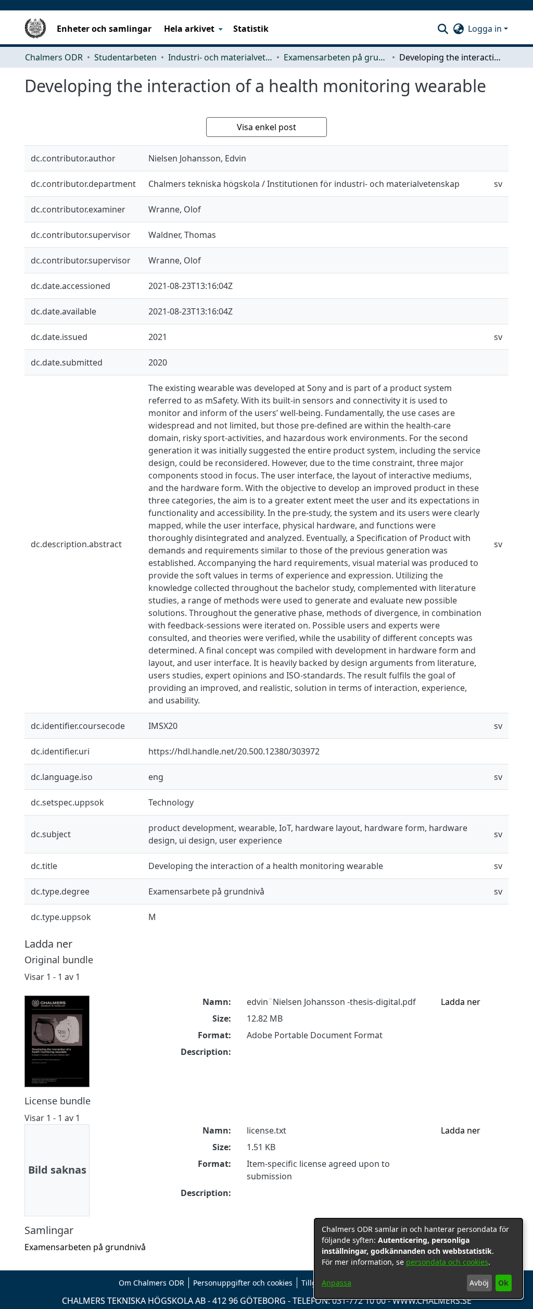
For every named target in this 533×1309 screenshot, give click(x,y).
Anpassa (336, 1283)
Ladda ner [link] (460, 1002)
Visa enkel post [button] (266, 127)
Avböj (479, 1283)
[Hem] (35, 28)
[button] (442, 28)
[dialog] (418, 1258)
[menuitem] (192, 28)
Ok (503, 1283)
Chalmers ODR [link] (54, 57)
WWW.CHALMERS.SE (432, 1300)
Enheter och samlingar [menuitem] (104, 28)
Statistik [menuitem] (251, 28)
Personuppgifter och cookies (243, 1283)
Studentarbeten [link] (125, 57)
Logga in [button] (486, 28)
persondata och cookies (447, 1262)
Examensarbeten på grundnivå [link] (336, 57)
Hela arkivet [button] (189, 28)
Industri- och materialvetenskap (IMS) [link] (220, 57)
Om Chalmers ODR (151, 1283)
